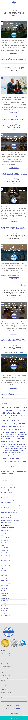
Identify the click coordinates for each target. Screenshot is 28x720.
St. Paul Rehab (14, 471)
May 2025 (3, 575)
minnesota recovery (22, 227)
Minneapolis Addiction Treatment (9, 512)
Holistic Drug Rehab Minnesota (18, 444)
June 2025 (3, 573)
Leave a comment (23, 62)
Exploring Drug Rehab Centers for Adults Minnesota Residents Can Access (14, 13)
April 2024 (3, 608)
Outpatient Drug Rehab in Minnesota (17, 461)
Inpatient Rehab (5, 507)
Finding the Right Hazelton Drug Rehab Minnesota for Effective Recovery (14, 69)
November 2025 (5, 560)
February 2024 (4, 613)
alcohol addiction (15, 410)
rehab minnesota (11, 60)
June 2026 (3, 543)
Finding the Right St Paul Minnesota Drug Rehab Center (14, 126)
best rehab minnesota (8, 284)
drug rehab (24, 284)
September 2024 (5, 595)
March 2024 (4, 610)
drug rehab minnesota (12, 119)
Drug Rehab (4, 497)
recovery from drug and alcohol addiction (10, 464)
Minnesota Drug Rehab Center (11, 227)
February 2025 (4, 583)
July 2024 (3, 600)
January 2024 (4, 615)
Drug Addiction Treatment (7, 492)
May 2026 (3, 545)
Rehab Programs (14, 10)
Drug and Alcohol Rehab (7, 495)
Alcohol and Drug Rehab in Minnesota (10, 487)
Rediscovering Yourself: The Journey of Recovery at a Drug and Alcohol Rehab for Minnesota (14, 236)
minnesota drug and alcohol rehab (14, 454)
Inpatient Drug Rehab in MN (13, 448)
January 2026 (4, 555)
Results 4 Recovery (18, 708)
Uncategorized (4, 530)
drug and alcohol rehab (12, 426)
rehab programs (20, 119)
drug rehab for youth (6, 502)
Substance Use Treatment (7, 527)
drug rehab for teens (10, 434)
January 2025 (4, 585)
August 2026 (4, 537)
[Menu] (2, 2)
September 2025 (5, 565)
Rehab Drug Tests (5, 522)
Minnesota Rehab (5, 517)
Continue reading (14, 53)
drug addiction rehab (17, 284)
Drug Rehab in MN (18, 438)
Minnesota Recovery (20, 74)
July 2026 (3, 540)
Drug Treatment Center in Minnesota (10, 505)
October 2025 (4, 563)
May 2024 (3, 605)
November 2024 (5, 590)
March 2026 (4, 550)
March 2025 (4, 580)
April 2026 (3, 548)
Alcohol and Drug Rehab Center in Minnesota (14, 59)
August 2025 (4, 568)
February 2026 (4, 553)
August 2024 (4, 598)
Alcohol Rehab (19, 418)
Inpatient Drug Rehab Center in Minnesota (8, 446)
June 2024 (3, 603)
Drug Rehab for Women (19, 434)
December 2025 (5, 558)
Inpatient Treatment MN (15, 452)
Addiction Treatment (6, 485)
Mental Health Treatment (7, 510)
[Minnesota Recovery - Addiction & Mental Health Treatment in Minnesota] (14, 2)
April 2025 (3, 578)
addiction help (18, 282)
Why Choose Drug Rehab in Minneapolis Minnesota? (14, 180)
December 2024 (5, 588)
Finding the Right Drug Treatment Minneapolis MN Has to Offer (14, 347)
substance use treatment (20, 60)
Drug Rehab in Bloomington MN (10, 436)
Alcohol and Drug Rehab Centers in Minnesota (15, 118)
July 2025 (3, 570)
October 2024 (4, 593)
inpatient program (15, 450)
